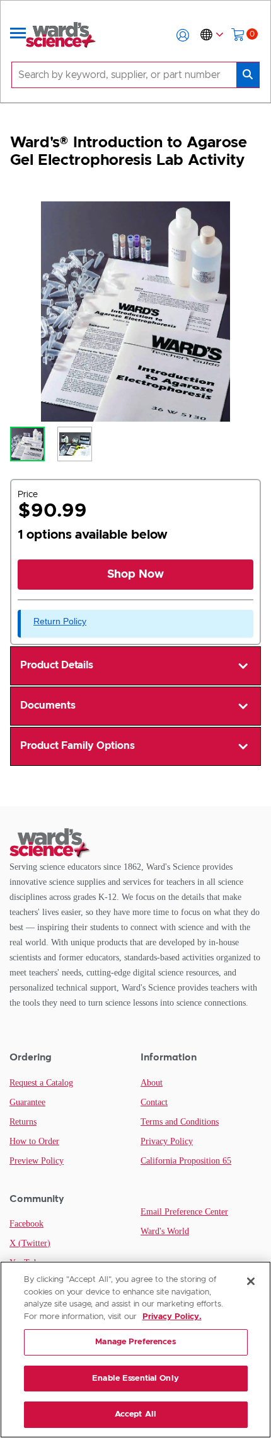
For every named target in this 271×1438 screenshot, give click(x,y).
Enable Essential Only (135, 1378)
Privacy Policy (167, 1141)
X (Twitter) (29, 1243)
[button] (182, 35)
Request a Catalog (41, 1082)
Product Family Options (77, 746)
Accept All (135, 1414)
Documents (48, 705)
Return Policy (59, 621)
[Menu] (18, 35)
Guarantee (27, 1102)
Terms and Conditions (180, 1121)
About (152, 1082)
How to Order (34, 1141)
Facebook (26, 1223)
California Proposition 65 (186, 1161)
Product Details (56, 665)
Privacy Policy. (172, 1317)
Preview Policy (36, 1161)
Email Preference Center (184, 1211)
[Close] (251, 1281)
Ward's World (165, 1231)
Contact (154, 1102)
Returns (23, 1121)
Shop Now (135, 574)
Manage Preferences (135, 1342)
